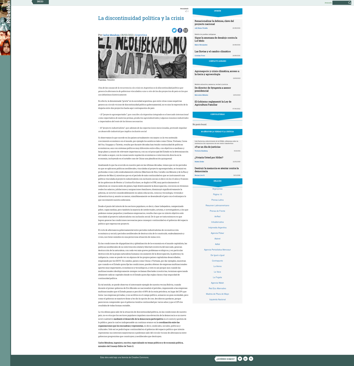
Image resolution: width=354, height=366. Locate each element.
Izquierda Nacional (217, 299)
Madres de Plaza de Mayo (217, 293)
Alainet (217, 238)
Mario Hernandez (201, 45)
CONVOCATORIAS (217, 114)
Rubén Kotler (199, 162)
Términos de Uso (156, 357)
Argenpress (217, 188)
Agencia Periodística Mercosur (217, 249)
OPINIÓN (217, 11)
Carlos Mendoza (111, 34)
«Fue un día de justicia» (208, 146)
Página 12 (217, 194)
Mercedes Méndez (201, 95)
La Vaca (217, 271)
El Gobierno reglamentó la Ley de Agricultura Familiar (213, 103)
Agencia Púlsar (217, 233)
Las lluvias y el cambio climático (213, 51)
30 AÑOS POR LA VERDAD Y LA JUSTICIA (217, 131)
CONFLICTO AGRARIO (217, 61)
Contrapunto (217, 260)
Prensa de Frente (217, 210)
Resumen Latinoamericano (217, 205)
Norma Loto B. (200, 175)
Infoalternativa (217, 222)
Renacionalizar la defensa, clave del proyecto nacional (214, 22)
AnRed (217, 216)
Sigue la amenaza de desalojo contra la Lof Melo (216, 39)
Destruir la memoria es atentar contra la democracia (217, 170)
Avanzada (328, 3)
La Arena (218, 266)
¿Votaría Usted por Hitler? (209, 157)
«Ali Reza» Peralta (201, 28)
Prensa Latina (217, 199)
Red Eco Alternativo (217, 288)
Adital (217, 244)
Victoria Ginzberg (201, 151)
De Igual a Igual (217, 255)
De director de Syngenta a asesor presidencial (213, 89)
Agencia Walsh (217, 282)
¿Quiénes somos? (226, 359)
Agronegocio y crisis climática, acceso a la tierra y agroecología (217, 73)
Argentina (141, 35)
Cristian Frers (200, 55)
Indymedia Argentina (217, 227)
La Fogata (217, 277)
